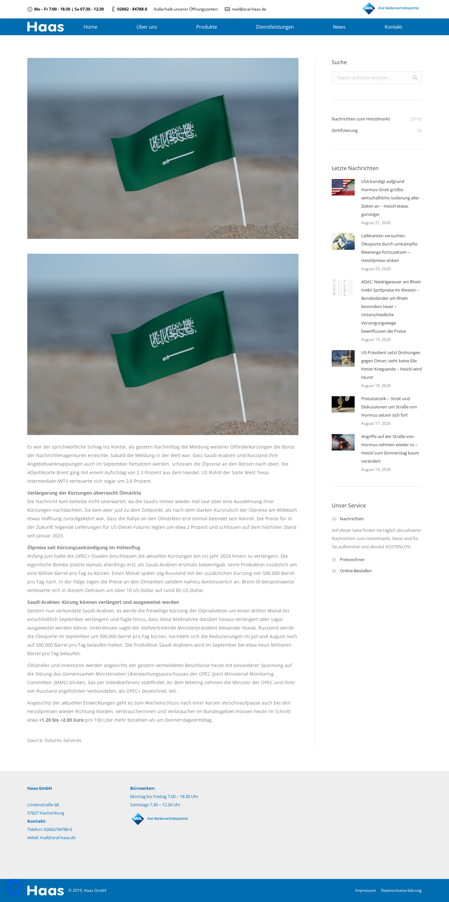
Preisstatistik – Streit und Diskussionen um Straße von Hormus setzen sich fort (389, 407)
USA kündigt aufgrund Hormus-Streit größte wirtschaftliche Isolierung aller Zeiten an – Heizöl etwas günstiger (390, 197)
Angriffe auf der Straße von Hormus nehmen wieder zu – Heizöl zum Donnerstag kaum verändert (390, 448)
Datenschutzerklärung (401, 890)
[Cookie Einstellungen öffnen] (14, 893)
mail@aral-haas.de (249, 9)
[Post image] (343, 187)
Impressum (365, 890)
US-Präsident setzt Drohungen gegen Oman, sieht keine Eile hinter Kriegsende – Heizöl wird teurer (391, 364)
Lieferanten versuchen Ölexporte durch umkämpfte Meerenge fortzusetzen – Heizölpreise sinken (389, 248)
